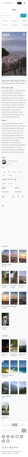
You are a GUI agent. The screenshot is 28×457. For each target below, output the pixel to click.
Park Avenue (13, 354)
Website (10, 163)
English (4, 425)
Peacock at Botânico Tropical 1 (5, 285)
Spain (3, 397)
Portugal (22, 83)
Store (19, 3)
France (20, 355)
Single (4, 183)
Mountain (15, 25)
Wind (3, 175)
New (5, 25)
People (14, 172)
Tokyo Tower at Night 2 (5, 354)
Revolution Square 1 (5, 417)
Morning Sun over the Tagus (9, 306)
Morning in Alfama (6, 264)
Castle (4, 172)
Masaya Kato (12, 161)
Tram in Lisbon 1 (5, 327)
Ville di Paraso (22, 354)
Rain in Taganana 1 (7, 396)
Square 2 (10, 183)
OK (24, 430)
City (9, 172)
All (5, 21)
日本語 (9, 425)
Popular (15, 21)
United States (5, 376)
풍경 (14, 9)
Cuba (3, 418)
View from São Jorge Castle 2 (22, 285)
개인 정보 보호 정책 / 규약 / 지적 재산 (10, 453)
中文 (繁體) (21, 425)
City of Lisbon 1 (14, 285)
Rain (20, 172)
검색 (23, 15)
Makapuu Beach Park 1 (7, 375)
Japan (3, 355)
